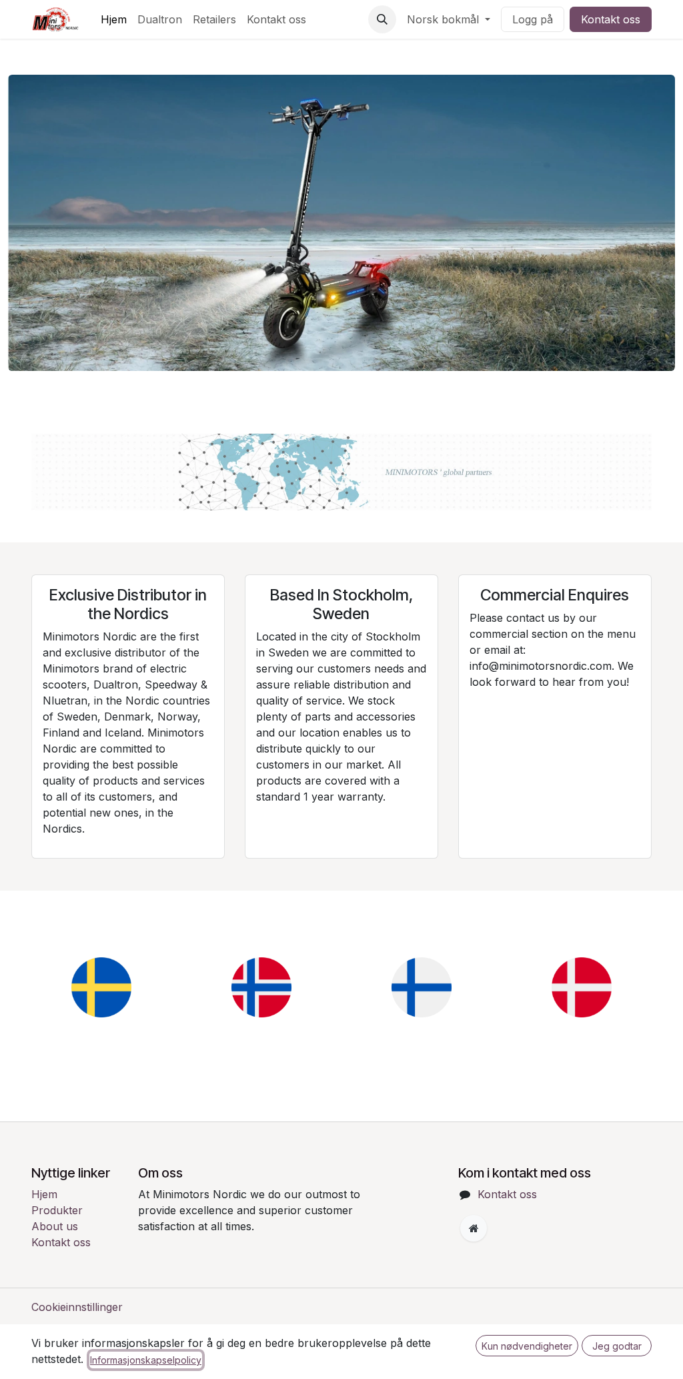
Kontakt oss (610, 19)
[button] (382, 19)
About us (54, 1226)
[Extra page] (473, 1228)
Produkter (57, 1210)
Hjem (44, 1194)
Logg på (532, 19)
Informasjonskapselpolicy (145, 1360)
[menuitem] (113, 19)
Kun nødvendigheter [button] (527, 1346)
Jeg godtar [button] (617, 1346)
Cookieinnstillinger (77, 1307)
